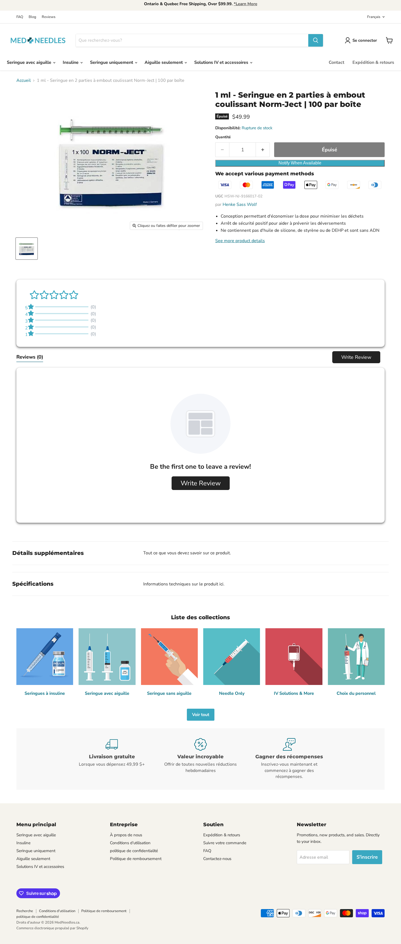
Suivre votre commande (224, 843)
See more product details (240, 241)
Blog (32, 17)
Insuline (71, 62)
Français (373, 16)
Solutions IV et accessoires (221, 62)
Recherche (24, 911)
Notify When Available (300, 163)
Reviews (48, 17)
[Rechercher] (315, 40)
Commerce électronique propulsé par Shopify (52, 928)
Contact (336, 62)
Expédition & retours (373, 62)
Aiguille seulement (164, 62)
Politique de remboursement (135, 858)
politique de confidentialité (134, 850)
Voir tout (200, 715)
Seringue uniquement (112, 62)
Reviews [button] (29, 357)
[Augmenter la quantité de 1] (263, 149)
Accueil (23, 80)
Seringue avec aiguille (29, 62)
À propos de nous (126, 835)
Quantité (223, 137)
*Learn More (245, 4)
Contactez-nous (217, 858)
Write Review (356, 357)
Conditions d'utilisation (130, 843)
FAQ (19, 17)
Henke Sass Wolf (240, 205)
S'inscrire (367, 857)
